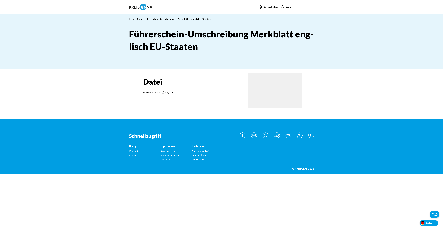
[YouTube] (277, 135)
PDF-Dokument (152, 92)
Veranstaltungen (169, 155)
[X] (265, 135)
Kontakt (133, 151)
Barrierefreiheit (201, 151)
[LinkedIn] (311, 135)
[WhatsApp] (300, 135)
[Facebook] (242, 135)
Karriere (165, 159)
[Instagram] (254, 135)
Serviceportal (167, 151)
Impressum (198, 159)
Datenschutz (199, 155)
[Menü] (310, 7)
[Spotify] (288, 135)
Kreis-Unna (135, 19)
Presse (133, 155)
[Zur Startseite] (151, 7)
